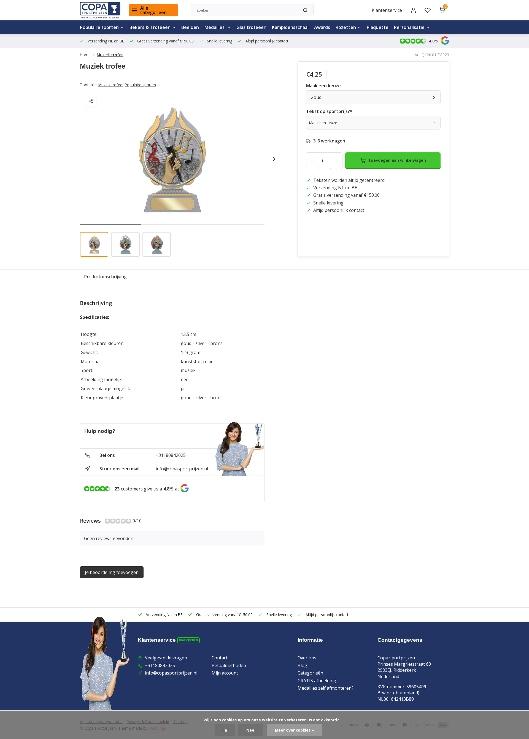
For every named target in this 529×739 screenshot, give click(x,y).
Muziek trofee (110, 54)
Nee (250, 730)
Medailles (215, 27)
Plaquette (377, 27)
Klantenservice (387, 10)
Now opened (188, 640)
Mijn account (225, 673)
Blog (302, 665)
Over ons (307, 658)
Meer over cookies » (294, 730)
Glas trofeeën (251, 27)
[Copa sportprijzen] (100, 10)
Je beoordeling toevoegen (112, 572)
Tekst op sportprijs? (329, 111)
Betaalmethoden (229, 665)
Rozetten (346, 27)
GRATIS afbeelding (317, 681)
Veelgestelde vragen (166, 658)
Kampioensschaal (290, 27)
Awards (322, 27)
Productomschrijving (105, 277)
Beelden (190, 27)
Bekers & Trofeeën (150, 27)
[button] (274, 159)
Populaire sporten (99, 27)
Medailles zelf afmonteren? (325, 688)
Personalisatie (409, 27)
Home (85, 54)
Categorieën (310, 673)
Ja (225, 730)
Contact (220, 658)
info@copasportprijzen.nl (182, 469)
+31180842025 (171, 455)
